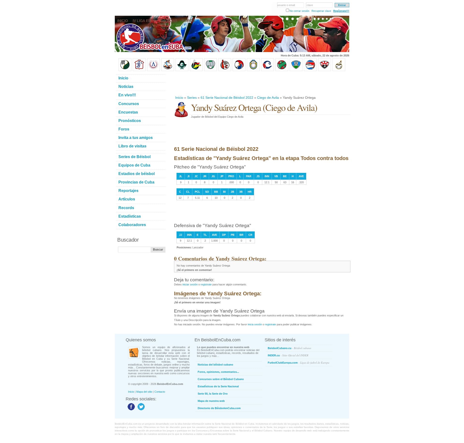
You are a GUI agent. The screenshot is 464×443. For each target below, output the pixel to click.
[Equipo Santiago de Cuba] (324, 70)
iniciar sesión (190, 284)
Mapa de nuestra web (211, 400)
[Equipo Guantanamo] (338, 70)
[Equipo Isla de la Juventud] (181, 70)
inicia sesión (255, 324)
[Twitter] (140, 410)
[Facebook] (131, 410)
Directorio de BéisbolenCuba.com (219, 408)
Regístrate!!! (341, 10)
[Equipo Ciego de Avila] (253, 70)
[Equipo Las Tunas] (281, 70)
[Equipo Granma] (310, 70)
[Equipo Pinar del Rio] (124, 70)
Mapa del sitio (144, 391)
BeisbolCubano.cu (289, 348)
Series (192, 97)
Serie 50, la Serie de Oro (213, 393)
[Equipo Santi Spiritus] (239, 70)
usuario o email (286, 5)
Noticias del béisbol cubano (215, 364)
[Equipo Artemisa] (153, 70)
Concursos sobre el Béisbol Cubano (221, 379)
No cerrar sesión (299, 10)
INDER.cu (288, 355)
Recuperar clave (321, 10)
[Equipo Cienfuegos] (210, 70)
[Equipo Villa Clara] (224, 70)
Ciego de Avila (268, 97)
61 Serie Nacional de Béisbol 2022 (227, 97)
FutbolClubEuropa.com (298, 362)
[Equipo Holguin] (296, 70)
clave (310, 5)
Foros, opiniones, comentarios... (218, 371)
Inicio (179, 97)
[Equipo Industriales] (139, 70)
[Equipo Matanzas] (196, 70)
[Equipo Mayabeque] (167, 70)
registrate (206, 284)
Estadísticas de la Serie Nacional (218, 386)
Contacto (159, 391)
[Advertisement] (262, 83)
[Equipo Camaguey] (267, 70)
